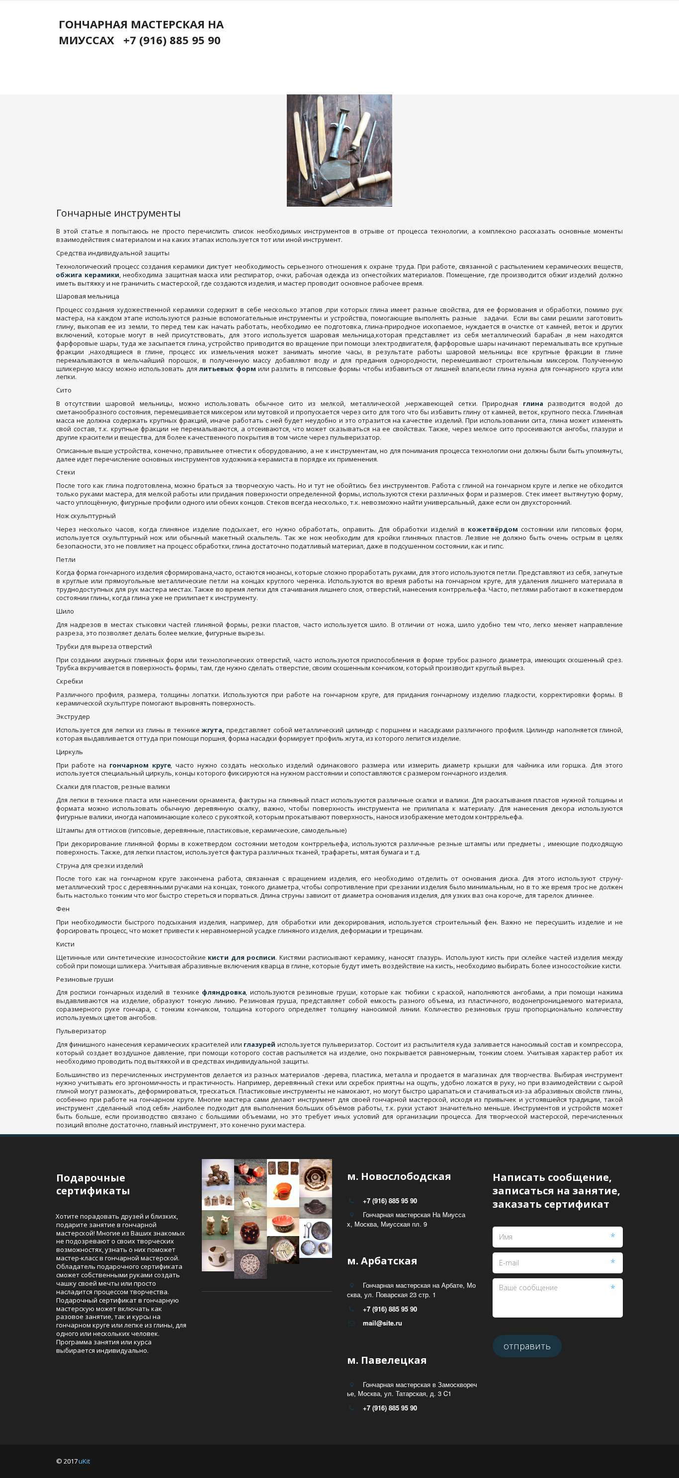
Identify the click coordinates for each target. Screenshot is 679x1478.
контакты (248, 48)
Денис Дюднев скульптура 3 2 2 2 (522, 48)
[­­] (151, 71)
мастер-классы (312, 48)
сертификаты (187, 48)
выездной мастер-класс (402, 48)
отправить (527, 1346)
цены (133, 48)
